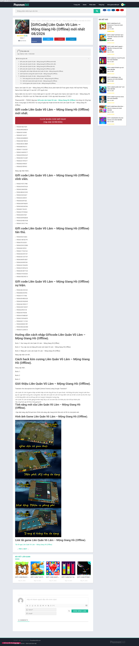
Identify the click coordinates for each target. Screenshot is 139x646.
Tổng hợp (101, 4)
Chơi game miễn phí (113, 4)
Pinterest (60, 39)
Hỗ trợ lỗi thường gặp (11, 643)
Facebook (34, 41)
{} (51, 605)
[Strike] (35, 605)
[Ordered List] (37, 605)
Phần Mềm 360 (25, 51)
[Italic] (30, 605)
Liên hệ (22, 643)
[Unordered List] (40, 605)
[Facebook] (104, 10)
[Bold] (27, 605)
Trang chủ (77, 4)
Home (33, 21)
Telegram (72, 39)
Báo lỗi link (23, 41)
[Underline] (32, 605)
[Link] (48, 605)
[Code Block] (45, 605)
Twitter (48, 39)
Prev (20, 549)
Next (25, 549)
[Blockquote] (43, 605)
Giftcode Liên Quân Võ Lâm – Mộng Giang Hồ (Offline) (56, 100)
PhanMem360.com (35, 640)
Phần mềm (92, 4)
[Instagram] (113, 10)
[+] (53, 605)
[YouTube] (118, 10)
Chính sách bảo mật (31, 643)
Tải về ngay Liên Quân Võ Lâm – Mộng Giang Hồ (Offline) (33, 544)
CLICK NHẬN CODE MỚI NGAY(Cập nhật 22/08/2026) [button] (53, 120)
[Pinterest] (122, 10)
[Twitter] (109, 10)
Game (84, 4)
